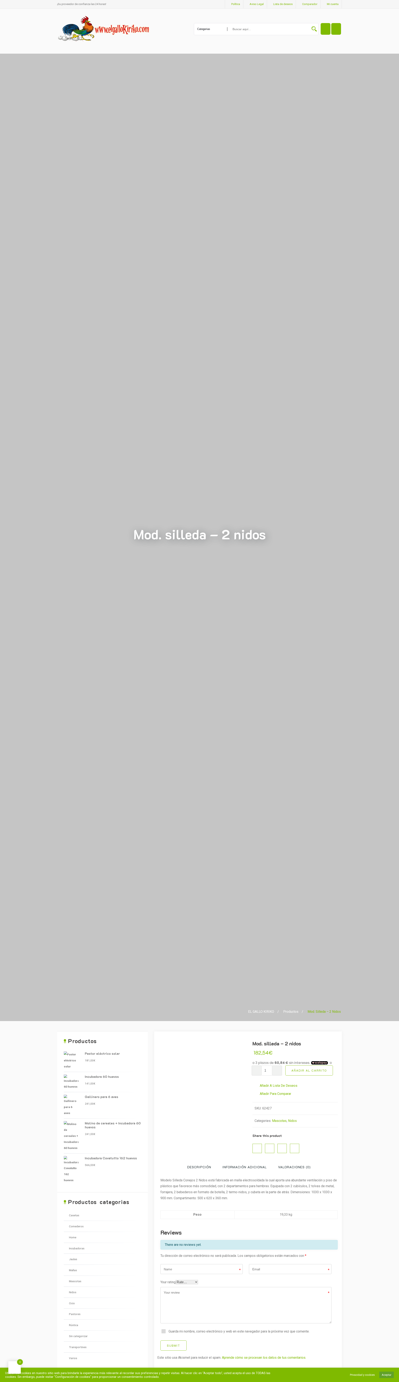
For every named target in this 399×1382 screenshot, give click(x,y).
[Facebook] (257, 1148)
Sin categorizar (78, 1336)
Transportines (77, 1347)
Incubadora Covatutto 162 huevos (111, 1158)
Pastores (74, 1314)
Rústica (73, 1325)
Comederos (76, 1226)
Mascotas (279, 1121)
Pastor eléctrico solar (102, 1053)
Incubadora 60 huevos (102, 1076)
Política (235, 4)
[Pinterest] (282, 1148)
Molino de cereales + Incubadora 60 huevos (113, 1125)
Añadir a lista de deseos (278, 1086)
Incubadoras (76, 1248)
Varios (73, 1358)
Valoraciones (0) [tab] (294, 1167)
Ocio (72, 1303)
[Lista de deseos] (336, 29)
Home (72, 1237)
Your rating (168, 1282)
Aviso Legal (257, 4)
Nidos (292, 1121)
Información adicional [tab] (244, 1167)
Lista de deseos (283, 4)
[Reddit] (294, 1148)
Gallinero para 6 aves (101, 1097)
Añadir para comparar (275, 1094)
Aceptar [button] (386, 1374)
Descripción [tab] (199, 1167)
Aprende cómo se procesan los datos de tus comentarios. (264, 1358)
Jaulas (73, 1259)
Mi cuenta (333, 4)
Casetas (74, 1215)
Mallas (73, 1270)
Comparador (309, 4)
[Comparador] (325, 29)
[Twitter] (269, 1148)
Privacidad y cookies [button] (362, 1374)
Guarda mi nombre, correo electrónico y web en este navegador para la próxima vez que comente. (239, 1331)
